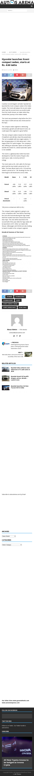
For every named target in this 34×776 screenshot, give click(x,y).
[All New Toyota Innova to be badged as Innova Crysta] (17, 747)
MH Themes (18, 774)
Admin (16, 70)
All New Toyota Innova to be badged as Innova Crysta (16, 762)
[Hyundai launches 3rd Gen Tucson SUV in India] (5, 387)
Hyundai (9, 296)
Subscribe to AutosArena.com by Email (14, 494)
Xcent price (22, 307)
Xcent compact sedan (10, 304)
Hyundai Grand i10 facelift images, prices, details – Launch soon (20, 378)
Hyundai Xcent (8, 300)
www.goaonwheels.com (21, 700)
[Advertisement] (17, 33)
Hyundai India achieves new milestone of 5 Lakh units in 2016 (20, 369)
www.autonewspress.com (11, 703)
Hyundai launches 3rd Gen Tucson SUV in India (19, 387)
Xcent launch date (9, 307)
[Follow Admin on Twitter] (19, 336)
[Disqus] (17, 418)
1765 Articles (23, 329)
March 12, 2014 (7, 70)
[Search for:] (17, 10)
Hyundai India (19, 296)
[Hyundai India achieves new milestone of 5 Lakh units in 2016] (5, 369)
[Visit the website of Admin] (14, 336)
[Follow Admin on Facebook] (16, 336)
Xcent (18, 300)
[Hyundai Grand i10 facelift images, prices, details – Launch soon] (5, 378)
